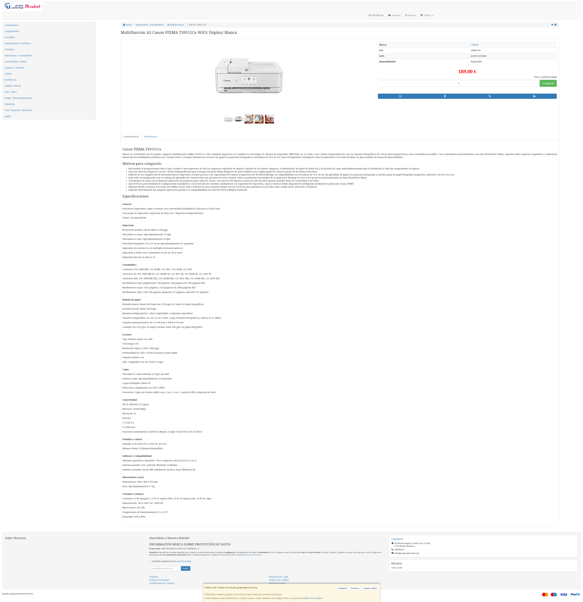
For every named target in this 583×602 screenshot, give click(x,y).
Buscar (412, 15)
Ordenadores (12, 25)
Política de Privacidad (253, 555)
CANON (474, 45)
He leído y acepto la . (171, 561)
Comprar (548, 83)
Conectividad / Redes (16, 61)
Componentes (12, 31)
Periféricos (10, 80)
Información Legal (278, 577)
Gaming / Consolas (14, 67)
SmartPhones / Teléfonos (18, 43)
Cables (8, 74)
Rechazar (355, 588)
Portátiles (10, 37)
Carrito (427, 15)
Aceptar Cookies (370, 588)
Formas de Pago (277, 583)
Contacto (396, 15)
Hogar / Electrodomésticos (18, 98)
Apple (8, 116)
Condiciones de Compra (161, 583)
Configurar (342, 588)
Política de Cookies (312, 598)
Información (150, 136)
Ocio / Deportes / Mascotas (18, 110)
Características (131, 136)
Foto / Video (11, 92)
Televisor (10, 49)
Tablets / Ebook (12, 86)
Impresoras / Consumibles (18, 55)
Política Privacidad (159, 580)
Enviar (185, 568)
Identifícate (377, 15)
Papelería (10, 104)
